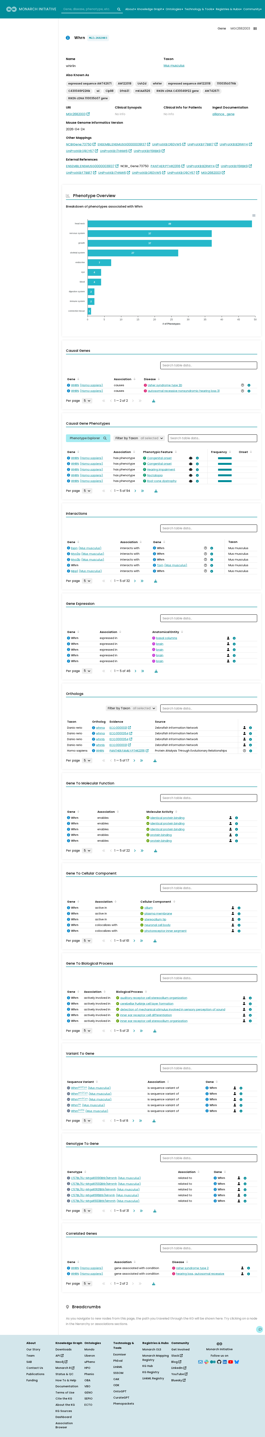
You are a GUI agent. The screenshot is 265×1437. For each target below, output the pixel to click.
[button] (223, 458)
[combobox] (92, 9)
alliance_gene (223, 114)
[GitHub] (219, 1361)
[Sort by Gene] (77, 379)
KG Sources (63, 1411)
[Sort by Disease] (158, 379)
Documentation (66, 1386)
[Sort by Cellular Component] (173, 901)
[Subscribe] (200, 1361)
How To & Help (65, 1380)
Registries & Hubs (229, 9)
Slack (175, 1356)
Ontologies (174, 9)
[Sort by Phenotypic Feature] (175, 452)
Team (30, 1356)
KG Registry (150, 1372)
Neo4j (60, 1362)
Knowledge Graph (150, 9)
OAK (116, 1379)
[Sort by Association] (133, 379)
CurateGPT (121, 1398)
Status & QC (64, 1374)
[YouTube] (230, 1361)
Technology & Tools (199, 9)
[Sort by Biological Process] (145, 991)
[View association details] (248, 385)
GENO (88, 1392)
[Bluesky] (237, 1361)
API (58, 1356)
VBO (87, 1386)
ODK (116, 1385)
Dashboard (63, 1417)
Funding (32, 1380)
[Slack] (206, 1361)
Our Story (33, 1349)
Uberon (89, 1356)
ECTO (88, 1405)
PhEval (118, 1361)
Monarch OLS (151, 1349)
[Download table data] (153, 401)
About (130, 9)
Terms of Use (64, 1392)
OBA (87, 1380)
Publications (35, 1374)
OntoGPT (119, 1391)
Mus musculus (174, 65)
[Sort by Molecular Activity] (175, 811)
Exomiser (119, 1354)
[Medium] (213, 1361)
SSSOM (118, 1373)
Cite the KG (63, 1398)
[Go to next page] (134, 491)
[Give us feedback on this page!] (259, 1329)
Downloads (63, 1349)
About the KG (65, 1405)
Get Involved (180, 1349)
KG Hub (147, 1366)
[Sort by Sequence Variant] (96, 1081)
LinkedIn (177, 1368)
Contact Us (34, 1368)
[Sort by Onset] (250, 452)
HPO (87, 1368)
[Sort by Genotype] (84, 1172)
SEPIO (88, 1398)
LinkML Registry (153, 1378)
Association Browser (64, 1425)
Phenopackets (123, 1404)
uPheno (89, 1362)
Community (252, 9)
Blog (174, 1362)
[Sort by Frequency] (229, 452)
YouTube (178, 1374)
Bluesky (177, 1380)
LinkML (117, 1367)
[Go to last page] (142, 491)
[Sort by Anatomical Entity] (181, 632)
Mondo (89, 1349)
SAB (29, 1362)
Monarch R (63, 1368)
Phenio (89, 1374)
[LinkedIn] (225, 1361)
